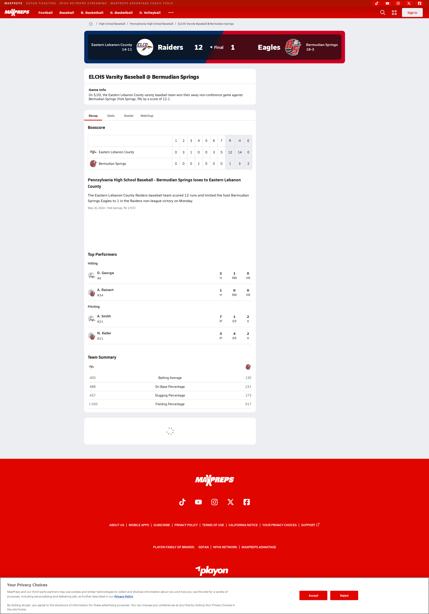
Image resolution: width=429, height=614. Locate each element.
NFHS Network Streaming (83, 3)
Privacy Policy (186, 525)
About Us (116, 525)
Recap (93, 115)
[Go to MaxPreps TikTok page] (182, 502)
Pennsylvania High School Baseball (151, 23)
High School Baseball (112, 23)
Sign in (412, 12)
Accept (313, 595)
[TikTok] (377, 3)
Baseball (66, 12)
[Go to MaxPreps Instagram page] (214, 502)
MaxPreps (13, 3)
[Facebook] (420, 3)
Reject (344, 595)
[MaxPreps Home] (16, 12)
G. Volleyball (150, 12)
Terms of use (213, 525)
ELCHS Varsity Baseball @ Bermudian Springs (206, 23)
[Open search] (383, 12)
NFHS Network (225, 546)
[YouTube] (387, 3)
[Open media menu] (394, 12)
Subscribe (162, 525)
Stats (111, 115)
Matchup (147, 115)
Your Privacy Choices (279, 525)
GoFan (203, 546)
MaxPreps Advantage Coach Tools (141, 3)
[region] (214, 595)
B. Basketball (92, 12)
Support (308, 525)
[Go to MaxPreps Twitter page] (230, 502)
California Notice (243, 525)
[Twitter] (409, 3)
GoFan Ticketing (41, 3)
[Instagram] (398, 3)
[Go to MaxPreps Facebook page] (246, 502)
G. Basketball (121, 12)
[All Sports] (171, 12)
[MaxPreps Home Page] (91, 23)
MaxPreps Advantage (259, 546)
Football (45, 12)
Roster (129, 115)
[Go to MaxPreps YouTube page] (198, 502)
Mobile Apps (139, 525)
